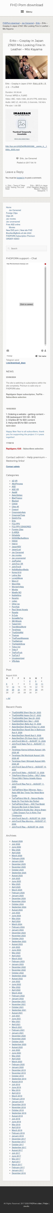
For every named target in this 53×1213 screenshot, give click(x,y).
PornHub (15, 606)
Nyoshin (15, 598)
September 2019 (19, 1078)
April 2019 (16, 1093)
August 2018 (17, 1115)
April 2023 (16, 955)
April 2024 (16, 921)
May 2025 (16, 884)
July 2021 (16, 1015)
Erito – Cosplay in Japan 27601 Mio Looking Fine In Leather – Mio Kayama (26, 45)
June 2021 (16, 1018)
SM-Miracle (17, 621)
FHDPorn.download (11, 23)
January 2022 (18, 998)
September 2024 (19, 907)
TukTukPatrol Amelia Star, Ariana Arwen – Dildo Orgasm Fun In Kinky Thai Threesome (29, 812)
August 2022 (17, 978)
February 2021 (18, 1030)
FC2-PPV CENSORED (21, 526)
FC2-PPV (16, 523)
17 (36, 686)
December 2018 (19, 1104)
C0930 (15, 503)
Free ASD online (13, 224)
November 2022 (19, 970)
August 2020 (17, 1047)
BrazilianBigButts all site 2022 (18, 233)
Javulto (26, 1206)
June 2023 (16, 950)
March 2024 (17, 924)
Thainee (15, 635)
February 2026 (18, 858)
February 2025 (18, 892)
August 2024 (17, 909)
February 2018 (18, 1133)
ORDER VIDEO (12, 238)
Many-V (15, 581)
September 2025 (19, 872)
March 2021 (17, 1027)
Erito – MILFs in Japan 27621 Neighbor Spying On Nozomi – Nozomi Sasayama (37, 188)
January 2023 (18, 964)
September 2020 (19, 1044)
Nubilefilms (16, 595)
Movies (12, 227)
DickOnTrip (16, 518)
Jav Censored (28, 23)
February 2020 (18, 1064)
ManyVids (16, 583)
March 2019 (17, 1095)
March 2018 (17, 1130)
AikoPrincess (17, 483)
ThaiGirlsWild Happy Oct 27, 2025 (26, 715)
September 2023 (19, 941)
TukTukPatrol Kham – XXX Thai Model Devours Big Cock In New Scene (28, 805)
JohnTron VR (17, 563)
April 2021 (16, 1024)
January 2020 (18, 1067)
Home (8, 207)
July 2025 (16, 878)
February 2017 (18, 1167)
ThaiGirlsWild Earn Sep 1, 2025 (25, 721)
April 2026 (16, 852)
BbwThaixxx (17, 498)
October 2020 (18, 1041)
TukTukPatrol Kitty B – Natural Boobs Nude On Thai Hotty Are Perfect (27, 799)
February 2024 (18, 927)
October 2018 (18, 1110)
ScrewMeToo (17, 618)
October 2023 (18, 938)
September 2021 (19, 1010)
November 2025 (19, 867)
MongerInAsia (18, 586)
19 (7, 689)
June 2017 (16, 1156)
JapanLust (16, 549)
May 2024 (16, 918)
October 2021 (18, 1007)
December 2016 (19, 1173)
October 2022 (18, 972)
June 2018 (16, 1121)
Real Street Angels (20, 609)
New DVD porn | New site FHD (19, 230)
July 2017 (16, 1153)
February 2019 (18, 1098)
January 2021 (18, 1032)
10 (36, 684)
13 (13, 686)
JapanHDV (16, 546)
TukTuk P (16, 655)
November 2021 (19, 1004)
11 (42, 684)
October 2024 (18, 904)
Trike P (15, 649)
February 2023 (18, 961)
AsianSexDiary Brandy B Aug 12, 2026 (28, 726)
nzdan (14, 601)
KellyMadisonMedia (20, 569)
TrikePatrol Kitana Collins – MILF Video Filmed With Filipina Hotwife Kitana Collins (28, 778)
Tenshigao (16, 629)
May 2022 (16, 987)
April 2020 (16, 1058)
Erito (38, 23)
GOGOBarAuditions (20, 538)
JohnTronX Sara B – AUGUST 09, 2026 (29, 818)
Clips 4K (9, 215)
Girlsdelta (16, 535)
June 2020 (16, 1053)
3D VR (14, 480)
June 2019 (16, 1087)
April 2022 (16, 990)
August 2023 (17, 944)
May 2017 (16, 1158)
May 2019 (16, 1090)
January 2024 (18, 929)
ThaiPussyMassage (20, 638)
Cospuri (15, 509)
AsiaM (14, 492)
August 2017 (17, 1150)
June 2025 (16, 881)
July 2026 (16, 844)
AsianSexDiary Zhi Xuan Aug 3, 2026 (28, 738)
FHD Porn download (26, 5)
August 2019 (17, 1081)
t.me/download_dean (16, 362)
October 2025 (18, 869)
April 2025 (16, 887)
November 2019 (19, 1073)
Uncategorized (18, 658)
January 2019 (18, 1101)
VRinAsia (16, 661)
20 (13, 689)
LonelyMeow (17, 578)
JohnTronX (16, 566)
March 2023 (17, 958)
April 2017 (16, 1161)
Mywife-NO (16, 592)
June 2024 (16, 915)
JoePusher (16, 560)
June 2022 (16, 984)
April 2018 (16, 1127)
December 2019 (19, 1070)
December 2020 (19, 1035)
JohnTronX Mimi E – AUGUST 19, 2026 (29, 741)
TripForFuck (17, 652)
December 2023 (19, 932)
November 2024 (19, 901)
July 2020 (16, 1050)
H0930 (15, 540)
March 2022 (17, 992)
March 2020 (17, 1061)
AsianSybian (17, 495)
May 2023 (16, 952)
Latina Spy (16, 575)
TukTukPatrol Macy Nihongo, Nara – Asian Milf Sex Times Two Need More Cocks (28, 792)
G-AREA (15, 532)
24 (36, 689)
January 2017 (18, 1170)
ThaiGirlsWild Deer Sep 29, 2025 (26, 718)
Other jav (16, 603)
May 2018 (16, 1124)
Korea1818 (16, 572)
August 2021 (17, 1012)
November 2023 (19, 935)
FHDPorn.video (35, 1203)
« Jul (8, 698)
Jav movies (11, 218)
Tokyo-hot (16, 646)
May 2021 (16, 1021)
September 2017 (19, 1147)
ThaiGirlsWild (17, 632)
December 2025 (19, 864)
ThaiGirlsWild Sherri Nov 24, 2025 (26, 712)
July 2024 (16, 912)
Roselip (15, 612)
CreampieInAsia (19, 512)
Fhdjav (45, 1203)
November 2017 (19, 1141)
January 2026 (18, 861)
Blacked (15, 500)
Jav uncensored (13, 221)
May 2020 (16, 1055)
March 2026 (17, 855)
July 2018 (16, 1118)
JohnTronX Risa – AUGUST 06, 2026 (28, 826)
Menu (28, 11)
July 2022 (16, 981)
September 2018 (19, 1113)
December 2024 (19, 898)
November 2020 (19, 1038)
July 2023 (16, 947)
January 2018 (18, 1136)
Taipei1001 (16, 623)
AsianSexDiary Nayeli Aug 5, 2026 (26, 735)
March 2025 (17, 889)
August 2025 (17, 875)
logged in (21, 177)
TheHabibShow (18, 643)
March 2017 (17, 1164)
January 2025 (18, 895)
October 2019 (18, 1075)
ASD (14, 486)
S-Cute (15, 615)
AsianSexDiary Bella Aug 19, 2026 (26, 723)
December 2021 (19, 1001)
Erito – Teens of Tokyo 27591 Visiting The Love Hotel (15, 187)
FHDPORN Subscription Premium (20, 236)
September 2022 (19, 975)
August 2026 (17, 841)
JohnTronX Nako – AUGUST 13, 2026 (28, 772)
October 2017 (18, 1144)
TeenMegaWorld (19, 626)
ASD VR (15, 489)
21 (19, 689)
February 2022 (18, 995)
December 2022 (19, 967)
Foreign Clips (12, 213)
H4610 (15, 543)
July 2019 (16, 1084)
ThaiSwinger (17, 641)
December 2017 (19, 1138)
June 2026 (16, 847)
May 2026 (16, 849)
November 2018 (19, 1107)
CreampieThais (18, 515)
